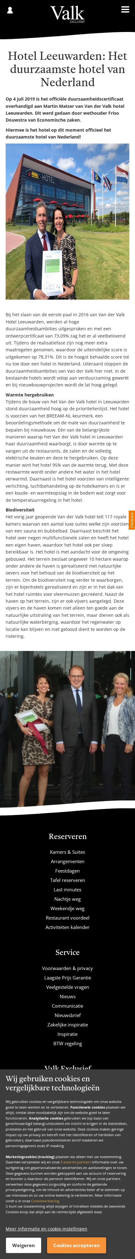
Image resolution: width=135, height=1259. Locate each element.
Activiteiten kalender (67, 927)
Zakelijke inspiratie (67, 1024)
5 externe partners (76, 1162)
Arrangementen (67, 861)
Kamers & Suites (67, 852)
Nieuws (68, 996)
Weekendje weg (67, 908)
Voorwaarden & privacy (67, 968)
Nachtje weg (67, 899)
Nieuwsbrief (68, 1015)
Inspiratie (67, 1034)
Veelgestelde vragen (67, 987)
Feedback (131, 520)
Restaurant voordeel (67, 918)
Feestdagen (67, 871)
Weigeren (23, 1245)
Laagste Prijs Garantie (67, 977)
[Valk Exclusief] (67, 14)
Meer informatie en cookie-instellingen (46, 1229)
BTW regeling (67, 1043)
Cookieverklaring (45, 1201)
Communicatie (67, 1006)
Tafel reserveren (67, 880)
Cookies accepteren (76, 1245)
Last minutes (67, 889)
